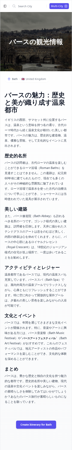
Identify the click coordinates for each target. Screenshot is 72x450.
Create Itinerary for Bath (36, 424)
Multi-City (57, 6)
